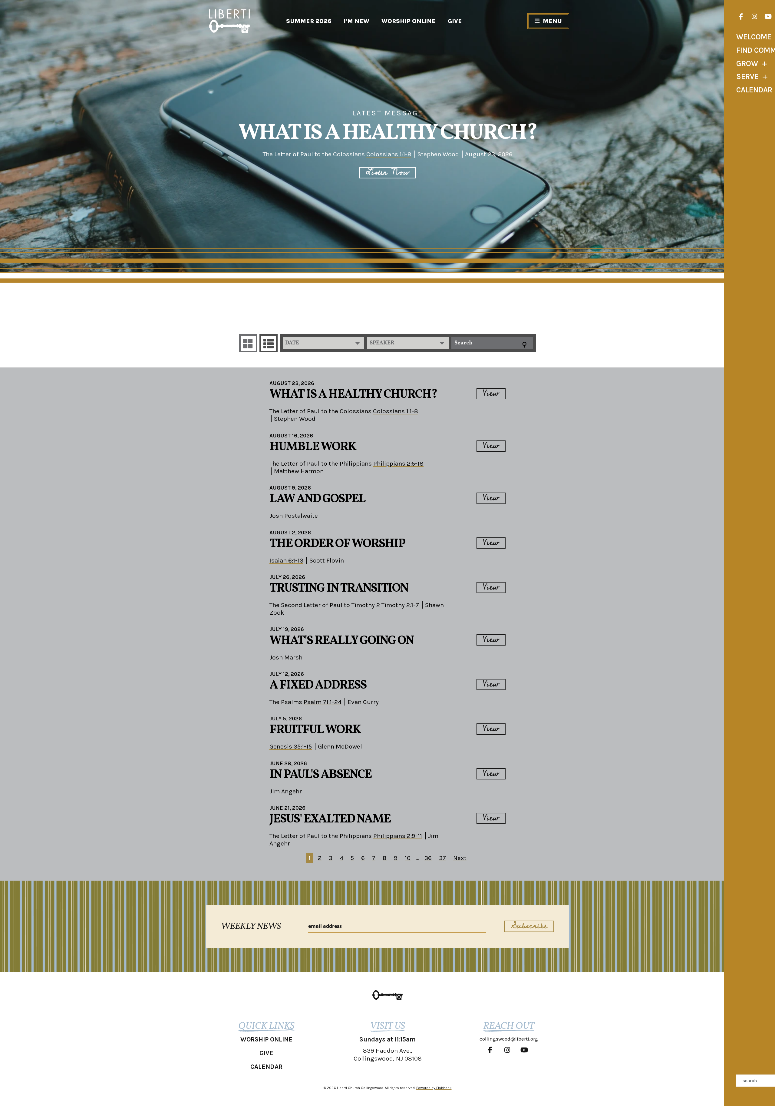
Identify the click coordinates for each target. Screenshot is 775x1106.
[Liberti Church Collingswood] (387, 994)
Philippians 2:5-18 (398, 463)
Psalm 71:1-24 (322, 702)
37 (442, 858)
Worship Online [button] (266, 1039)
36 (428, 858)
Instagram (754, 16)
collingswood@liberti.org (509, 1039)
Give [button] (266, 1053)
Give (455, 21)
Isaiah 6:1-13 (286, 560)
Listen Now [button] (387, 172)
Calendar (754, 89)
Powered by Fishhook (434, 1088)
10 (408, 858)
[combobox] (323, 343)
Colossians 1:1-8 (388, 154)
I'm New (356, 21)
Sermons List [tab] (268, 343)
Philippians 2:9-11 (397, 835)
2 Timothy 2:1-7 (397, 605)
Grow (747, 63)
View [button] (491, 393)
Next (460, 858)
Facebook (740, 16)
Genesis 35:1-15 (290, 746)
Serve (747, 76)
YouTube (768, 16)
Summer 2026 (308, 21)
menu (552, 21)
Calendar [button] (266, 1066)
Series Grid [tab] (248, 343)
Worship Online (408, 21)
